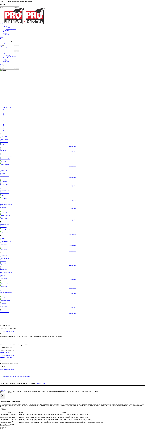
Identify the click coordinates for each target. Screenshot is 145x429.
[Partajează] (3, 427)
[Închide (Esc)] (5, 427)
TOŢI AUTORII (7, 107)
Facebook (2, 5)
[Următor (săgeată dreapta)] (2, 428)
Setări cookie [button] (3, 392)
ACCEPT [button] (9, 392)
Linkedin (12, 5)
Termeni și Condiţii (40, 383)
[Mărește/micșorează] (0, 427)
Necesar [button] (2, 408)
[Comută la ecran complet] (2, 427)
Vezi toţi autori (72, 146)
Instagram (7, 5)
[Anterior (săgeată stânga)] (0, 428)
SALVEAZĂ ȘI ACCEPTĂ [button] (7, 424)
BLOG (1, 37)
